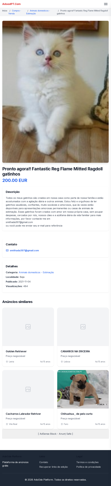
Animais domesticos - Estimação (36, 272)
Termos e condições (87, 462)
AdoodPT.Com (11, 3)
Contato (43, 462)
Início (4, 10)
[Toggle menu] (106, 4)
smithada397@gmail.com (24, 250)
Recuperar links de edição (53, 466)
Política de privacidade (88, 466)
